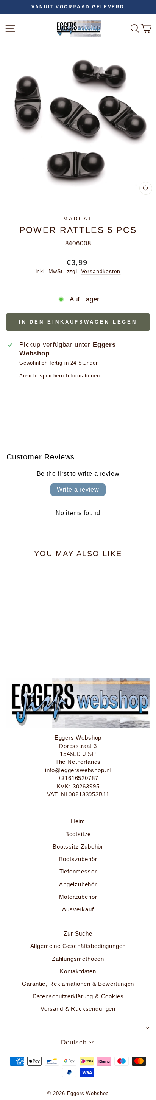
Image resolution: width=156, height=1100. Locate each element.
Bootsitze (78, 834)
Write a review (78, 489)
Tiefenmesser (78, 871)
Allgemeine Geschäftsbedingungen (78, 946)
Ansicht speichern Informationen (59, 376)
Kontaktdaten (78, 971)
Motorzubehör (78, 897)
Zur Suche (78, 933)
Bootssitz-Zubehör (78, 846)
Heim (78, 821)
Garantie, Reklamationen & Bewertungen (78, 984)
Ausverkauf (78, 909)
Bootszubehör (78, 859)
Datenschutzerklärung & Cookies (78, 996)
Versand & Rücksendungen (78, 1008)
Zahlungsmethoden (78, 959)
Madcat (78, 219)
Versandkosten (101, 271)
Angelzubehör (78, 884)
